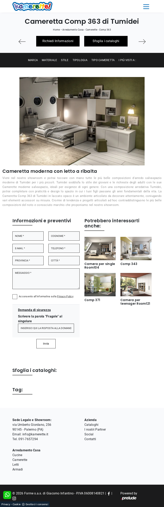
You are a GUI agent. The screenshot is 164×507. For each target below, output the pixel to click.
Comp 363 (105, 29)
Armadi (17, 469)
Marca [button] (33, 60)
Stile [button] (64, 60)
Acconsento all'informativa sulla (46, 296)
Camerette (91, 29)
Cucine (17, 455)
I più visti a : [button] (127, 60)
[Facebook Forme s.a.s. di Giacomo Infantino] (109, 493)
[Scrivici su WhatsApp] (7, 495)
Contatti (90, 439)
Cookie (17, 504)
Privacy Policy (65, 296)
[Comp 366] (142, 41)
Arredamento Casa (73, 29)
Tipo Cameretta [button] (103, 60)
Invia (46, 343)
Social (89, 434)
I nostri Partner (95, 429)
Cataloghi (91, 425)
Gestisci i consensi (37, 504)
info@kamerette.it (35, 434)
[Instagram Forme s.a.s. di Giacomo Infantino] (14, 498)
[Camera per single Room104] (22, 41)
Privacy (5, 504)
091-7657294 (28, 439)
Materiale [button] (49, 60)
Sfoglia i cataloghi (106, 41)
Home (56, 29)
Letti (15, 464)
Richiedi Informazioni (57, 41)
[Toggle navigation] (146, 6)
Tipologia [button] (80, 60)
